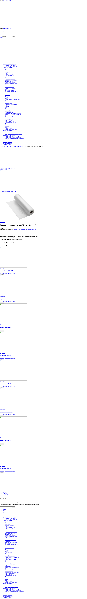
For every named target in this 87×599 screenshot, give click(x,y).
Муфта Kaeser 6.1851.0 (6, 468)
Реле (6, 107)
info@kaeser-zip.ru (7, 0)
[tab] (45, 231)
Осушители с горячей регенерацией (13, 136)
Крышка (7, 89)
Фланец (6, 123)
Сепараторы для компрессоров (11, 131)
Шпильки (7, 127)
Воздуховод (7, 72)
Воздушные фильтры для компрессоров (13, 134)
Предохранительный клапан (11, 104)
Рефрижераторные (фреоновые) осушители (14, 138)
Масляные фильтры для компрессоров (13, 132)
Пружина (7, 105)
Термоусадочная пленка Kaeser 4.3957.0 (8, 168)
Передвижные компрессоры (11, 66)
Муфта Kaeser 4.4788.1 (6, 327)
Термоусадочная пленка (10, 119)
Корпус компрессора (9, 93)
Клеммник (7, 95)
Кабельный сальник (9, 90)
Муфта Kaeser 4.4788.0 (6, 299)
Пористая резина (8, 103)
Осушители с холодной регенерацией (13, 137)
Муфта (6, 96)
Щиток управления (9, 128)
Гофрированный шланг (10, 75)
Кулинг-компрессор (9, 87)
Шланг (6, 124)
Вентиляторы (8, 71)
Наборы (7, 97)
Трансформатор (8, 120)
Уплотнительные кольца (10, 122)
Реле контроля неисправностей (12, 110)
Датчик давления (9, 74)
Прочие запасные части (10, 100)
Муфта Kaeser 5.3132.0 (6, 355)
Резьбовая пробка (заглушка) (11, 115)
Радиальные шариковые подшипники (13, 114)
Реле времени (8, 111)
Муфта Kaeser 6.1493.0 (6, 383)
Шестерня (7, 126)
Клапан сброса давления (10, 88)
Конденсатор (8, 92)
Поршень (7, 106)
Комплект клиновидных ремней (12, 85)
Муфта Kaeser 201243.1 (6, 271)
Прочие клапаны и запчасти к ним (12, 99)
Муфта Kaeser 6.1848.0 (6, 440)
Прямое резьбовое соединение (11, 101)
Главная (2, 146)
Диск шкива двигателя (10, 79)
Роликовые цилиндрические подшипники (14, 108)
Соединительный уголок (10, 116)
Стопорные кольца (9, 118)
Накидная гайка (8, 98)
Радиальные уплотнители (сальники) (13, 113)
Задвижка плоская (9, 81)
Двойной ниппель (9, 76)
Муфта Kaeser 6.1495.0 (6, 412)
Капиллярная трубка (9, 84)
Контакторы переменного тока (11, 91)
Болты (6, 68)
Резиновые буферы (9, 112)
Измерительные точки (10, 82)
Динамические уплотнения (11, 80)
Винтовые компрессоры (10, 65)
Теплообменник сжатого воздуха (12, 121)
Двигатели (7, 77)
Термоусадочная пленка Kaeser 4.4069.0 (8, 191)
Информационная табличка (11, 83)
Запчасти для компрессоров (10, 146)
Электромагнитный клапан (11, 129)
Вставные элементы (9, 69)
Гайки (6, 73)
